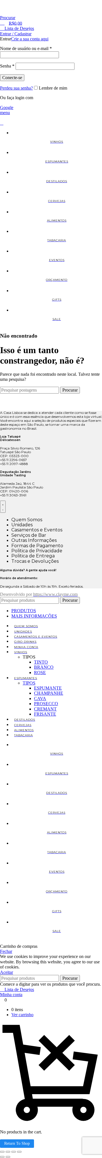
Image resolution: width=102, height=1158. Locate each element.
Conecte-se (12, 77)
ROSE (40, 672)
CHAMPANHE (48, 693)
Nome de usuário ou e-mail (26, 48)
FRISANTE (45, 714)
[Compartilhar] (13, 1152)
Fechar (6, 951)
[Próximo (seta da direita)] (8, 1157)
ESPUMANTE (48, 688)
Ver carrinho (22, 1014)
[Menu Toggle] (3, 507)
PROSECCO (46, 703)
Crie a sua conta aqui (29, 38)
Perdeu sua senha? (16, 88)
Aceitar (6, 972)
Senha (7, 66)
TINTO (41, 662)
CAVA (40, 698)
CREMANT (45, 709)
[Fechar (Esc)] (19, 1152)
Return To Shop (17, 1143)
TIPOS (29, 683)
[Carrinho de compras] (1, 123)
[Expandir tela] (8, 1152)
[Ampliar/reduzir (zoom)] (2, 1152)
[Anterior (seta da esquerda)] (2, 1157)
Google (6, 107)
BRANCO (44, 667)
